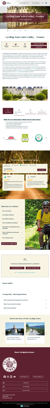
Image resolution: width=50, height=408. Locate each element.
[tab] (8, 112)
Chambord (22, 70)
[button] (46, 3)
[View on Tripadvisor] (5, 177)
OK (21, 405)
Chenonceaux (33, 68)
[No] (48, 404)
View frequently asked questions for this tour (26, 272)
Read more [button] (6, 188)
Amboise (17, 71)
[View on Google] (28, 177)
